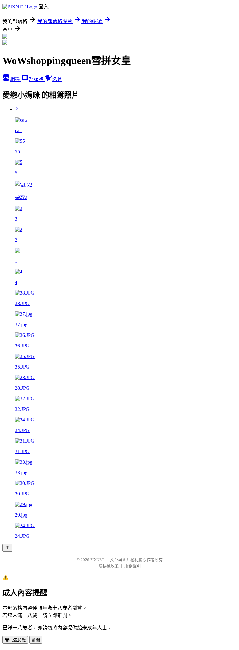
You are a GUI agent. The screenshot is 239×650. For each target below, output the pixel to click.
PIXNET (97, 559)
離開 (36, 640)
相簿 (15, 79)
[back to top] (7, 548)
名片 (57, 79)
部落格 (37, 79)
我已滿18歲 (15, 640)
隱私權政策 (108, 566)
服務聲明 (132, 566)
